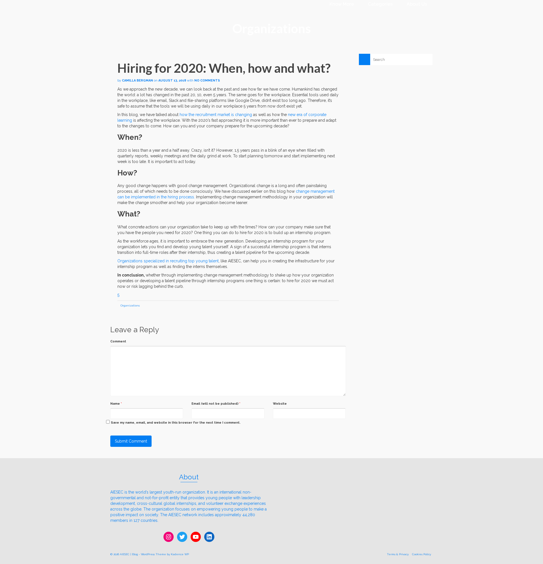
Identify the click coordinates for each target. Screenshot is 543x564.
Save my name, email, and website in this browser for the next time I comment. (175, 422)
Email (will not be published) (215, 404)
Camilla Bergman (137, 80)
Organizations (130, 305)
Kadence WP (180, 554)
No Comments (207, 80)
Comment (118, 341)
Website (280, 404)
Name (116, 404)
